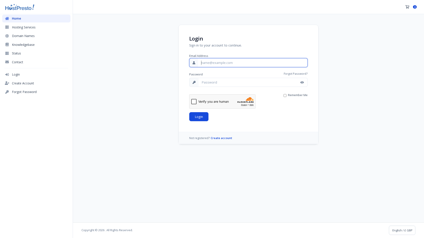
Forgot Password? (296, 74)
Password (196, 74)
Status (16, 53)
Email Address (198, 56)
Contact (17, 62)
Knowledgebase (23, 45)
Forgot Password (24, 92)
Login (16, 74)
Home (16, 18)
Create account (221, 138)
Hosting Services (24, 27)
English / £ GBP (402, 230)
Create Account (23, 83)
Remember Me (298, 95)
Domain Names (23, 36)
